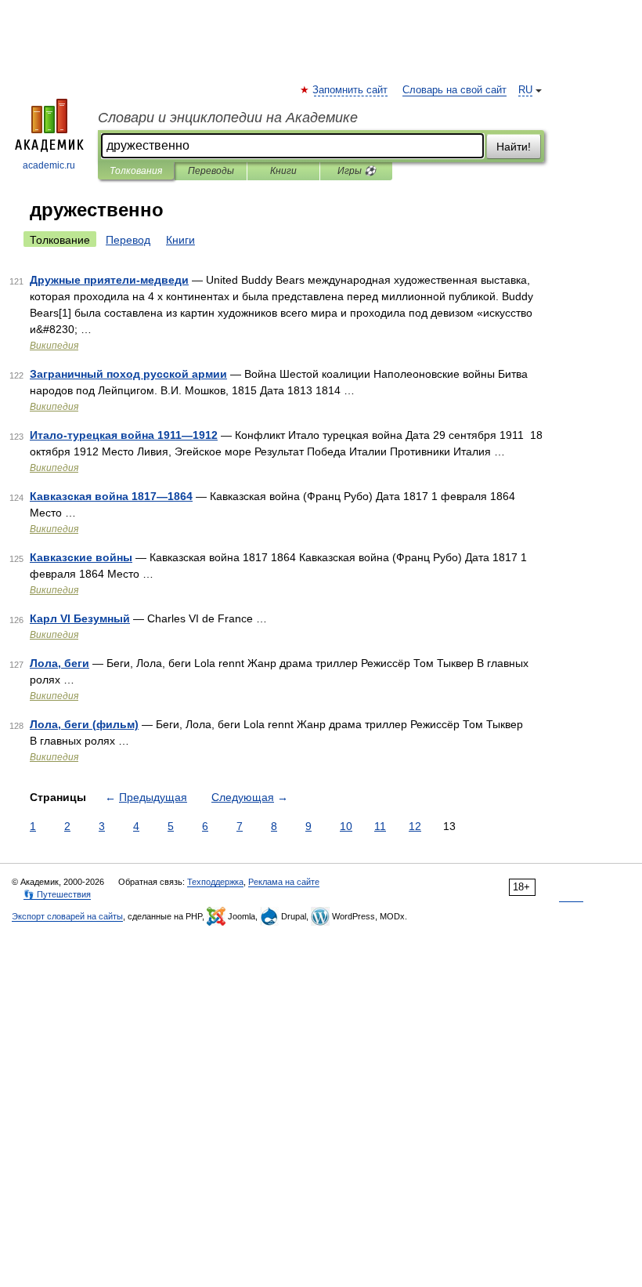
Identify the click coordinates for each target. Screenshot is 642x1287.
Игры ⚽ (356, 170)
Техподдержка (215, 881)
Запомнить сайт (351, 90)
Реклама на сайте (283, 881)
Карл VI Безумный (80, 618)
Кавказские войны (81, 557)
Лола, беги (59, 663)
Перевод (128, 240)
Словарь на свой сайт (454, 90)
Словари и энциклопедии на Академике (228, 117)
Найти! (513, 146)
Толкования (136, 170)
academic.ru (49, 165)
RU (525, 90)
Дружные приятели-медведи (109, 280)
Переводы (211, 170)
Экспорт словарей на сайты (67, 916)
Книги (283, 170)
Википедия (54, 345)
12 (415, 826)
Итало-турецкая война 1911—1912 (124, 435)
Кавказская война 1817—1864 (111, 496)
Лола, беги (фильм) (84, 724)
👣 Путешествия (57, 894)
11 (380, 826)
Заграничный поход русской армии (128, 374)
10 (346, 826)
